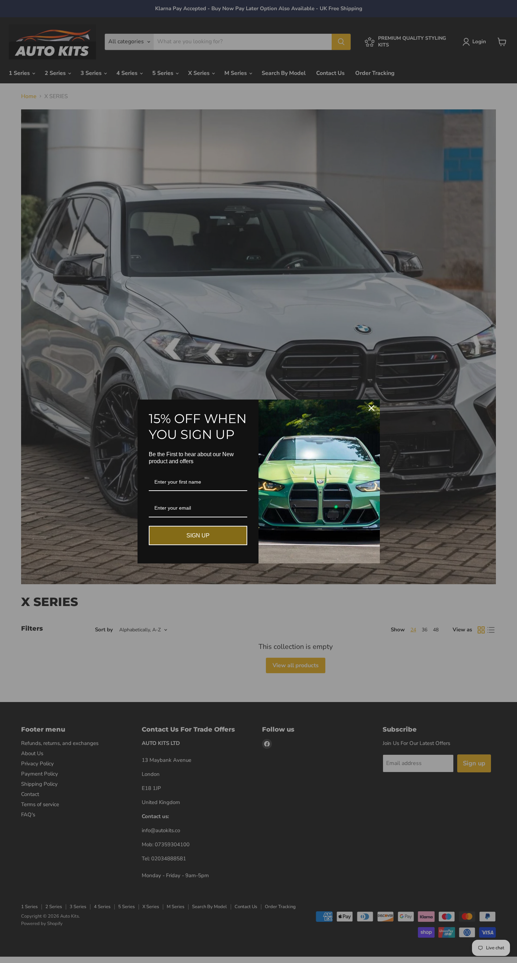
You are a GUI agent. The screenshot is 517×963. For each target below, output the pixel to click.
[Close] (371, 408)
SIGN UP (198, 535)
